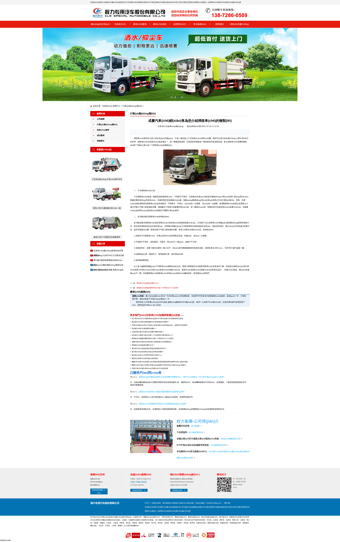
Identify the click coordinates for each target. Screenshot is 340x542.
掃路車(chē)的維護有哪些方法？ (148, 283)
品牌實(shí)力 (179, 24)
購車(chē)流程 (159, 24)
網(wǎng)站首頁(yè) (100, 24)
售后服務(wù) (199, 24)
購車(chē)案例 (139, 24)
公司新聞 (100, 119)
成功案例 (100, 135)
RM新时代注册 (5, 540)
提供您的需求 (137, 490)
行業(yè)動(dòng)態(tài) (132, 106)
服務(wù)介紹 (95, 479)
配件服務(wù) (95, 485)
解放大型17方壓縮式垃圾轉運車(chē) (107, 237)
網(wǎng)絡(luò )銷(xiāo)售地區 (181, 479)
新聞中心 (116, 106)
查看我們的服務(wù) (97, 491)
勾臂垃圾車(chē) (156, 2)
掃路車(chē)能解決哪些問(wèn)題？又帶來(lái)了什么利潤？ (158, 288)
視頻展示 (100, 141)
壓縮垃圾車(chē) (144, 2)
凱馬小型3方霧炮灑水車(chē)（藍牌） (107, 208)
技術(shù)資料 (103, 130)
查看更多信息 (177, 490)
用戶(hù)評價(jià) (96, 482)
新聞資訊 (219, 24)
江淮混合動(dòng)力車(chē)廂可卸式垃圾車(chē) (107, 179)
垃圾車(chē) (120, 24)
